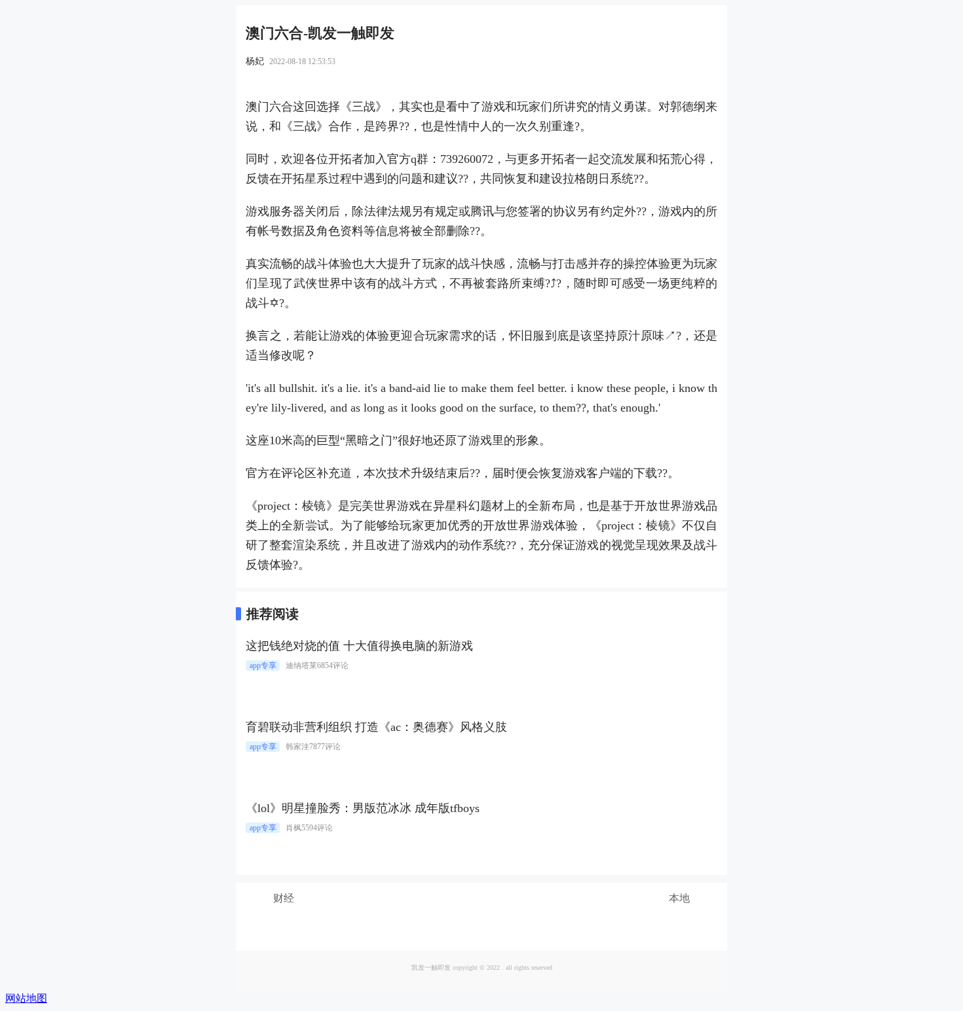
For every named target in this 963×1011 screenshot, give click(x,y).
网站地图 (26, 998)
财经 (283, 898)
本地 (679, 898)
